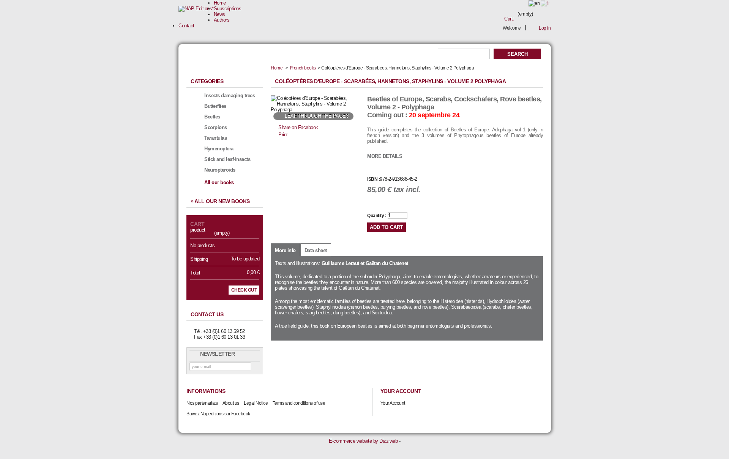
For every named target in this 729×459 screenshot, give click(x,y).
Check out (244, 290)
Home (220, 3)
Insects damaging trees (229, 95)
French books (303, 68)
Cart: (509, 19)
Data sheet (316, 250)
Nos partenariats (202, 403)
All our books (219, 182)
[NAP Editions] (196, 9)
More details (384, 156)
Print (283, 134)
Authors (222, 20)
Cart (197, 224)
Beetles (212, 117)
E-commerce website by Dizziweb (363, 441)
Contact (186, 25)
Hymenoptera (219, 148)
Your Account (392, 403)
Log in (545, 27)
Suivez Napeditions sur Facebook (218, 413)
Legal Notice (256, 403)
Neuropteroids (219, 170)
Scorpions (215, 127)
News (219, 14)
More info (285, 250)
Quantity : (376, 215)
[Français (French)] (545, 3)
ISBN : (373, 179)
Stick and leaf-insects (227, 159)
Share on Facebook (298, 127)
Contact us (207, 314)
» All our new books (220, 201)
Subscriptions (227, 8)
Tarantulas (215, 138)
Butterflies (215, 106)
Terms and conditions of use (299, 403)
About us (230, 403)
